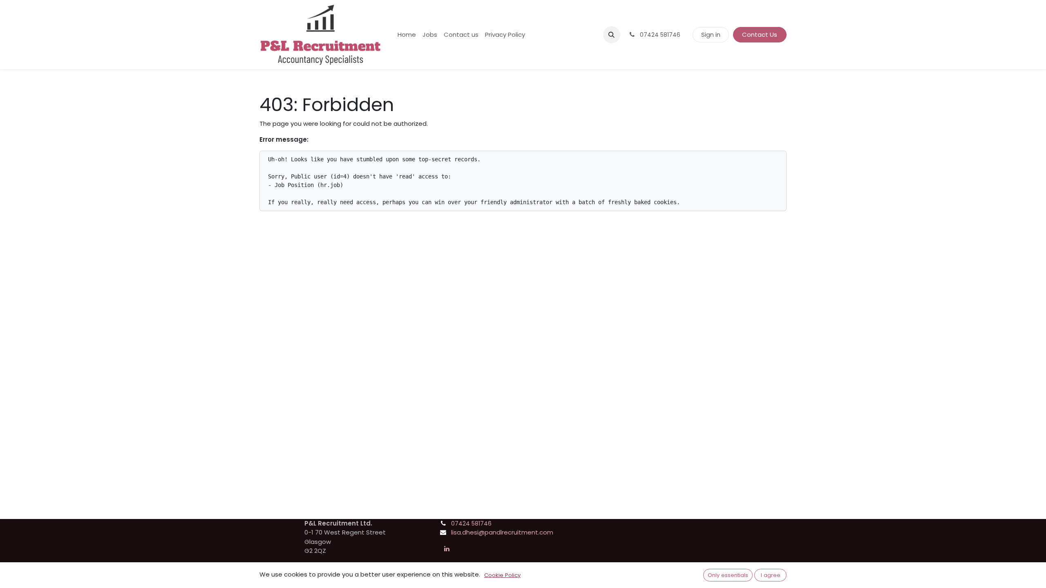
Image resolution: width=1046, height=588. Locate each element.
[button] (611, 34)
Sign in (710, 34)
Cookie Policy (502, 575)
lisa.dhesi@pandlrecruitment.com (502, 532)
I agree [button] (770, 575)
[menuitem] (406, 35)
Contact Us (759, 34)
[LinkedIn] (446, 549)
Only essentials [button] (728, 575)
